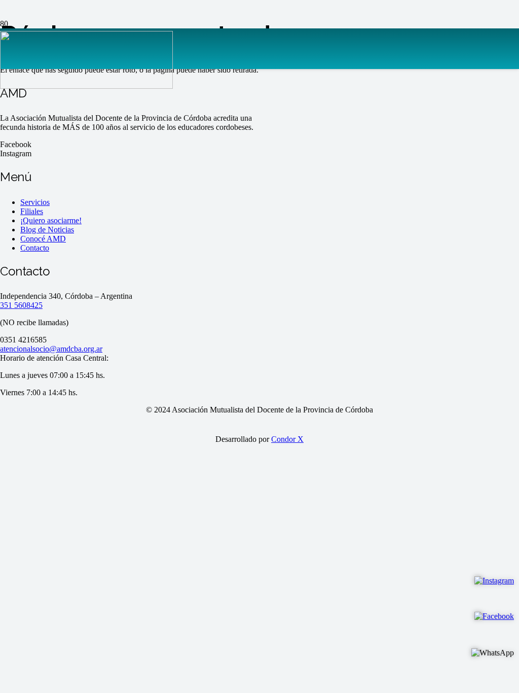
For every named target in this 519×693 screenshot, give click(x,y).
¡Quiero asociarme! (51, 220)
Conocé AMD (43, 238)
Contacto (34, 248)
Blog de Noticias (47, 229)
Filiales (31, 211)
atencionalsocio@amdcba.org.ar (51, 348)
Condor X (287, 439)
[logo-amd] (86, 86)
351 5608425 (21, 305)
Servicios (35, 202)
